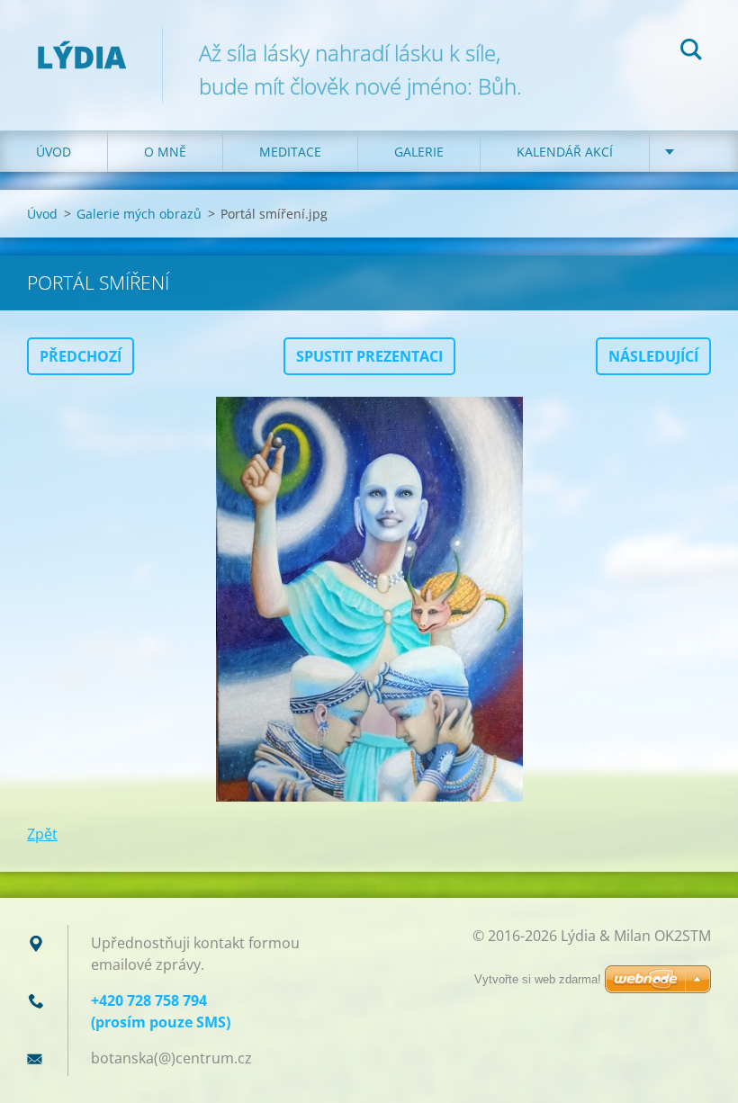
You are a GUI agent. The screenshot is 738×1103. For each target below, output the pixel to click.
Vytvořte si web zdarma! (537, 979)
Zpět (42, 834)
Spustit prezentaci (369, 356)
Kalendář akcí (565, 151)
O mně (165, 151)
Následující (653, 356)
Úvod (53, 151)
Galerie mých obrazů (139, 213)
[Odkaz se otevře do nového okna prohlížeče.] (369, 599)
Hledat (691, 52)
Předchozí (81, 356)
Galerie (419, 151)
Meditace (290, 151)
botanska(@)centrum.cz (171, 1058)
